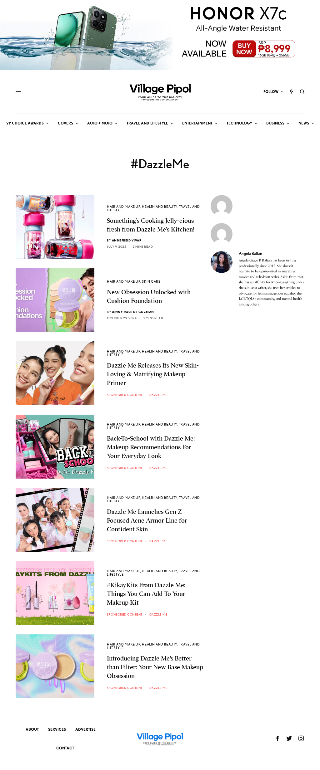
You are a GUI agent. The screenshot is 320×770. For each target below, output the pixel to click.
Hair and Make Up (123, 206)
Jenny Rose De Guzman (133, 312)
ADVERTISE (85, 729)
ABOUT (32, 729)
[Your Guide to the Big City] (160, 91)
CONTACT (65, 748)
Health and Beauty (159, 206)
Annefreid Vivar (127, 240)
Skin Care (151, 281)
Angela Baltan (250, 253)
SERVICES (57, 729)
